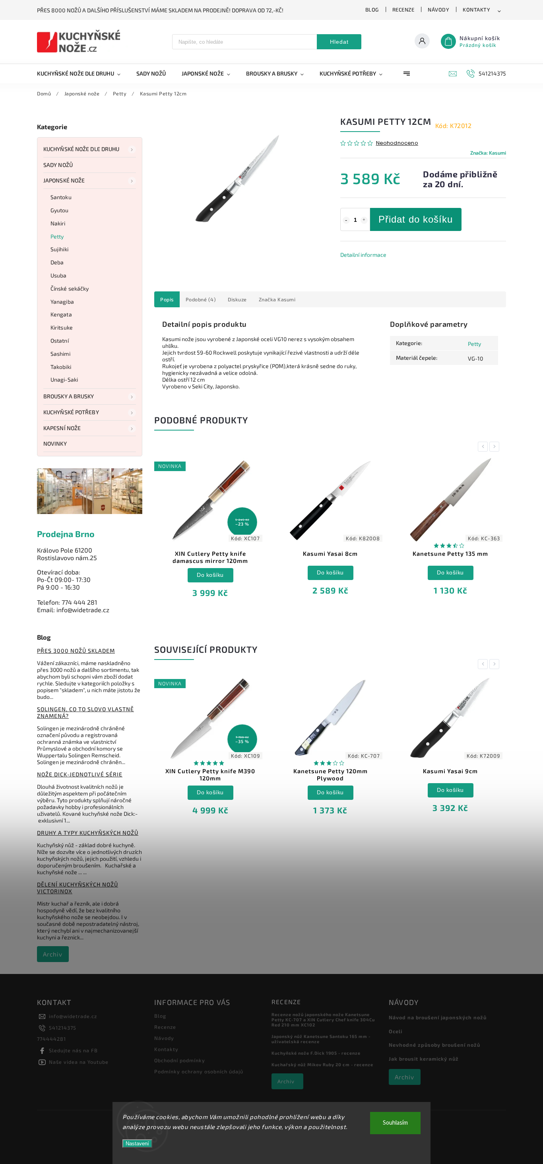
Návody (438, 9)
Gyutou (59, 210)
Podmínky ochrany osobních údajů (198, 1071)
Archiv (52, 954)
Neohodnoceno (397, 143)
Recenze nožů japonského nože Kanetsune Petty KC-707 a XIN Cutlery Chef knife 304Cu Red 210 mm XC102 (323, 1019)
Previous (484, 447)
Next (495, 447)
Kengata (61, 314)
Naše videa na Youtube (79, 1062)
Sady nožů (58, 164)
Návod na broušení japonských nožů (438, 1017)
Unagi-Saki (64, 379)
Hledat (339, 42)
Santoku (61, 197)
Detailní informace (363, 254)
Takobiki (60, 366)
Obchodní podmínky (179, 1060)
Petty (57, 236)
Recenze (403, 9)
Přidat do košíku (415, 219)
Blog (372, 9)
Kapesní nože (62, 428)
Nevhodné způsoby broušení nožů (434, 1045)
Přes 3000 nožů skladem (76, 650)
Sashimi (60, 353)
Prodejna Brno (66, 534)
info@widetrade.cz (73, 1016)
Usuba (58, 275)
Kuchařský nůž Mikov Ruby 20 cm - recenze (322, 1064)
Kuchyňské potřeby (71, 412)
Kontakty (476, 9)
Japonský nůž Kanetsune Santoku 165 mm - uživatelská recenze (321, 1039)
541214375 (62, 1027)
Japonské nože (64, 180)
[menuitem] (82, 73)
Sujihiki (59, 249)
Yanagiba (62, 301)
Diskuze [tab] (237, 299)
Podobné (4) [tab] (201, 299)
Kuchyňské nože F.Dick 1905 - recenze (316, 1052)
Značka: (488, 152)
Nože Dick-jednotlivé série (79, 774)
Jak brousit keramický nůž (424, 1058)
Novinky (55, 443)
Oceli (395, 1031)
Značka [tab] (277, 299)
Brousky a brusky (68, 396)
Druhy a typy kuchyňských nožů (87, 832)
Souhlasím (395, 1123)
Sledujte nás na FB (73, 1050)
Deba (57, 262)
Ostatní (59, 340)
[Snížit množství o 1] (346, 220)
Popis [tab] (167, 299)
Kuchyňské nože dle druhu (81, 149)
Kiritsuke (61, 327)
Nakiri (58, 223)
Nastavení (137, 1144)
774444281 (51, 1039)
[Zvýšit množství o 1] (364, 220)
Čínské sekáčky (69, 288)
